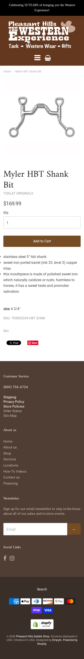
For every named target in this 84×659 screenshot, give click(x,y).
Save (34, 342)
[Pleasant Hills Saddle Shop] (42, 35)
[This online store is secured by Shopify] (42, 627)
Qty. (6, 212)
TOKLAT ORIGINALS (18, 193)
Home (7, 71)
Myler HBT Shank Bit (28, 71)
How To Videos (14, 471)
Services (9, 459)
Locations (10, 465)
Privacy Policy (13, 402)
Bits (6, 331)
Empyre (57, 640)
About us (10, 447)
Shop (7, 453)
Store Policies (13, 406)
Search (42, 589)
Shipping (9, 397)
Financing (10, 483)
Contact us (11, 477)
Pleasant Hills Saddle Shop (33, 636)
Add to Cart (42, 241)
